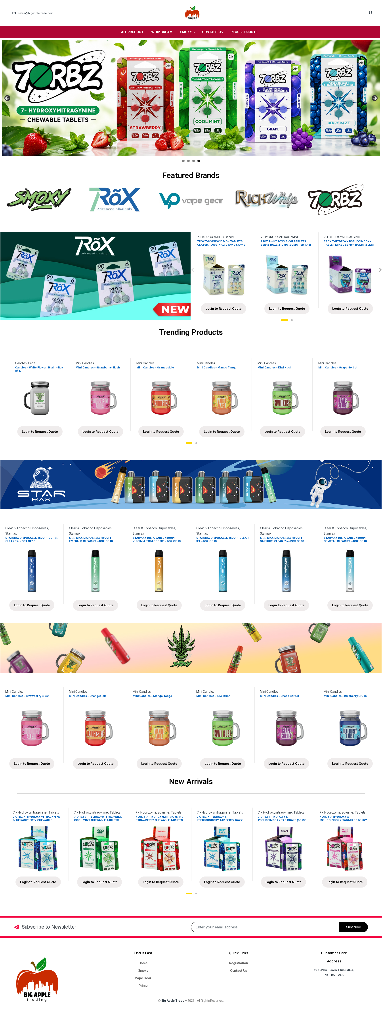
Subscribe (353, 927)
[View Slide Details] (191, 98)
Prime (143, 986)
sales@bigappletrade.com (35, 13)
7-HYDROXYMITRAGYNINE (216, 237)
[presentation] (192, 270)
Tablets (53, 812)
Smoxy (143, 971)
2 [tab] (188, 161)
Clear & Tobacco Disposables (26, 528)
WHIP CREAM (161, 32)
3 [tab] (193, 161)
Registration (238, 963)
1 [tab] (183, 161)
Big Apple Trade (172, 1000)
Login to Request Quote (224, 308)
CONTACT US (212, 32)
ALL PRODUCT (132, 32)
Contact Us (238, 971)
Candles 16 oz (25, 363)
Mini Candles (85, 363)
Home (143, 963)
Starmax (11, 533)
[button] (284, 320)
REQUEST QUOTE (244, 32)
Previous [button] (7, 98)
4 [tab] (198, 161)
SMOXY (186, 32)
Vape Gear (143, 978)
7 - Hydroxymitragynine (30, 812)
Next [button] (375, 98)
